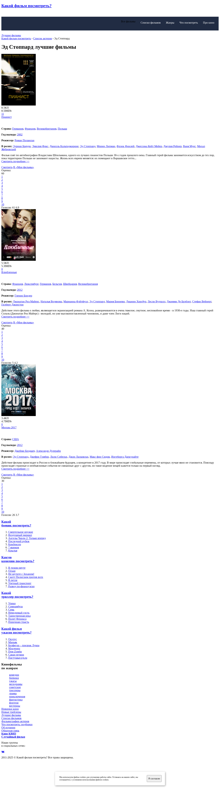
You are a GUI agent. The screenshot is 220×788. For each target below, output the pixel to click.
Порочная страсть (18, 622)
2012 (20, 289)
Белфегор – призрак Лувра (23, 645)
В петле (12, 580)
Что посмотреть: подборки (16, 724)
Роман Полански (24, 140)
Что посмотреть (188, 22)
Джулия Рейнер (172, 146)
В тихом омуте (16, 567)
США (15, 439)
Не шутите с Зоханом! (21, 573)
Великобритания (46, 128)
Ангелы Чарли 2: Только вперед (27, 538)
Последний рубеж (18, 541)
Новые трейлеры (11, 712)
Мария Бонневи (115, 301)
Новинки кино (10, 708)
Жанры (170, 22)
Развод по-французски (21, 586)
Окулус (12, 639)
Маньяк (12, 642)
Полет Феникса (17, 618)
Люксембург (31, 283)
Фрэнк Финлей (125, 146)
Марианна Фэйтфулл (75, 301)
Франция (30, 128)
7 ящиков (13, 547)
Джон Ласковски (78, 456)
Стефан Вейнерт (201, 301)
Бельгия (57, 283)
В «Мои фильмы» (23, 167)
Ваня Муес (189, 146)
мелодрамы (15, 684)
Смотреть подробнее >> (15, 161)
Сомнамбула (15, 606)
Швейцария (70, 283)
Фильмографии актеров (15, 721)
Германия (17, 128)
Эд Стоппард (87, 146)
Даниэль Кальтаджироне (64, 146)
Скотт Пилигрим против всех (25, 577)
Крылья (12, 550)
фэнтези (14, 702)
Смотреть (7, 167)
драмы (13, 693)
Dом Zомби (15, 651)
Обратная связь (10, 730)
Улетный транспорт (19, 583)
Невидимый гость (18, 612)
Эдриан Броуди (22, 146)
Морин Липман (106, 146)
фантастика (16, 699)
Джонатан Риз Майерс (26, 301)
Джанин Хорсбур (136, 301)
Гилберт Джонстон (12, 304)
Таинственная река (19, 615)
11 (2, 113)
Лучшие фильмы (11, 35)
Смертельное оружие (20, 531)
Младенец (14, 648)
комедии (14, 674)
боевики (14, 677)
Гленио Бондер (23, 295)
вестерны (14, 705)
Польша (62, 128)
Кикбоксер (14, 544)
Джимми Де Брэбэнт (179, 301)
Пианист (6, 116)
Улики (12, 603)
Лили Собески (58, 456)
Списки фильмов (151, 22)
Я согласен (154, 778)
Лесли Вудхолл (156, 301)
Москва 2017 (8, 427)
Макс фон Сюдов (100, 456)
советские (15, 687)
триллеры (14, 690)
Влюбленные (9, 272)
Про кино (208, 22)
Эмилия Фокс (40, 146)
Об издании (8, 727)
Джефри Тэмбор (39, 456)
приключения (17, 696)
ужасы (13, 681)
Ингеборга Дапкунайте (125, 456)
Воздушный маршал (20, 535)
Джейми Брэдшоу (25, 450)
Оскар (11, 570)
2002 (20, 134)
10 (2, 204)
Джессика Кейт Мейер (149, 146)
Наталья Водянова (51, 301)
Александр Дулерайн (48, 450)
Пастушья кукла (17, 657)
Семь (11, 609)
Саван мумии (16, 654)
